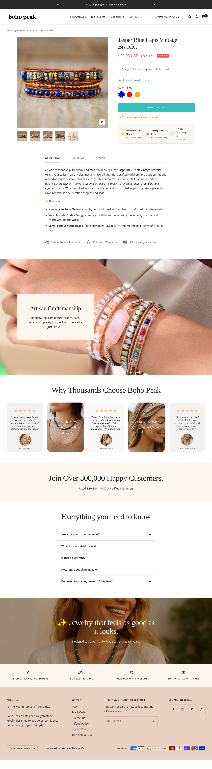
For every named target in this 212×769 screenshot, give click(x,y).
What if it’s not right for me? (78, 546)
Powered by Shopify (73, 748)
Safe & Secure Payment (65, 242)
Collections (118, 17)
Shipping (78, 158)
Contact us (78, 718)
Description (53, 158)
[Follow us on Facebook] (173, 709)
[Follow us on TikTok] (200, 709)
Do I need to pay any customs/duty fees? (87, 581)
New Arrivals (78, 17)
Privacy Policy (80, 729)
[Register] (153, 721)
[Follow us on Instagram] (182, 709)
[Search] (189, 16)
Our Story (136, 17)
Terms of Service (82, 735)
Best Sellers (98, 17)
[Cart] (203, 16)
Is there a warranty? (73, 558)
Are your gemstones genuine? (80, 534)
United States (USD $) (168, 16)
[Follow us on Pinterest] (191, 709)
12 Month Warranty (105, 242)
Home (10, 30)
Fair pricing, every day (143, 242)
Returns (101, 158)
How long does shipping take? (80, 569)
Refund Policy (80, 723)
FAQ (74, 706)
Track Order (79, 712)
